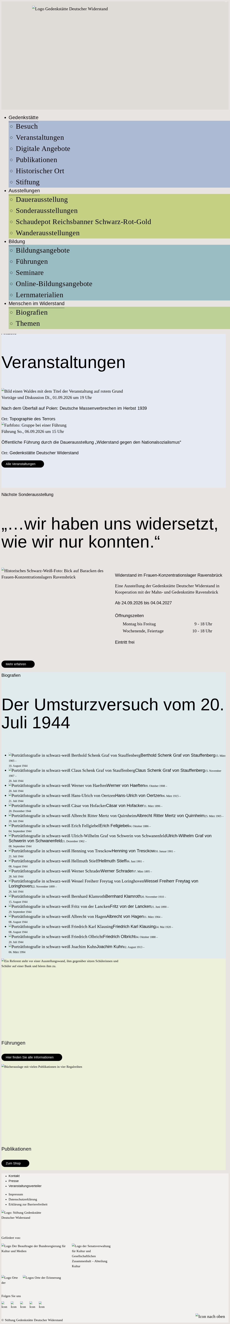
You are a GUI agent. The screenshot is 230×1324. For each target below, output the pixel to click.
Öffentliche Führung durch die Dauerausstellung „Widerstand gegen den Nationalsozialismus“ (91, 442)
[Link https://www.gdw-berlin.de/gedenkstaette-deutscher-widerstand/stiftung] (21, 1221)
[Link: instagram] (23, 1304)
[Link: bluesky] (14, 1304)
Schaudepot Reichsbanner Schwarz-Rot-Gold (83, 222)
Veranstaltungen (40, 137)
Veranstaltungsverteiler (25, 1186)
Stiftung (28, 182)
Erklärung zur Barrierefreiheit (28, 1204)
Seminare (30, 272)
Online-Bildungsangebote (54, 284)
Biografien (32, 312)
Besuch (27, 126)
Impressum (16, 1194)
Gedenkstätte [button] (23, 117)
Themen (28, 323)
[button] (210, 1316)
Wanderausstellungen (48, 233)
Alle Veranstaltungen (20, 464)
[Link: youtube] (32, 1304)
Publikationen (36, 160)
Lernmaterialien (39, 295)
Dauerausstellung (42, 199)
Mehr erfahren (16, 664)
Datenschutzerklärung (23, 1199)
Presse (14, 1181)
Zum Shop (13, 1163)
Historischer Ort (40, 171)
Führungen (32, 261)
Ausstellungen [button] (24, 190)
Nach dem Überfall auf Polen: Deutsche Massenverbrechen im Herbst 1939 (74, 408)
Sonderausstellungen (47, 210)
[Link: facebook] (4, 1304)
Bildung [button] (17, 241)
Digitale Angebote (43, 148)
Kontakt (14, 1176)
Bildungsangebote (43, 250)
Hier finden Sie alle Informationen (30, 1057)
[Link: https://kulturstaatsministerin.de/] (35, 1257)
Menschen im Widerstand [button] (37, 303)
